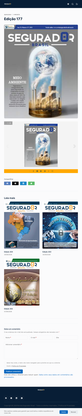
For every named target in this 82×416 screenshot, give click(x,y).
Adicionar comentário (14, 344)
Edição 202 (8, 309)
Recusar (73, 412)
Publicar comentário (13, 371)
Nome (8, 338)
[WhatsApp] (31, 183)
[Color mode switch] (68, 4)
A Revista (17, 14)
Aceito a (16, 366)
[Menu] (77, 4)
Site (57, 338)
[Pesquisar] (72, 4)
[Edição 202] (22, 282)
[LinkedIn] (23, 183)
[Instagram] (11, 398)
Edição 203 (46, 252)
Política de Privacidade (19, 366)
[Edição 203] (60, 225)
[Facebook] (7, 183)
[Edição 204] (22, 225)
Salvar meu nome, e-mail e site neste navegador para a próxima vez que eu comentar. (33, 363)
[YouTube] (22, 398)
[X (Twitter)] (15, 183)
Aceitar (64, 412)
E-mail (33, 338)
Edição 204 (8, 252)
